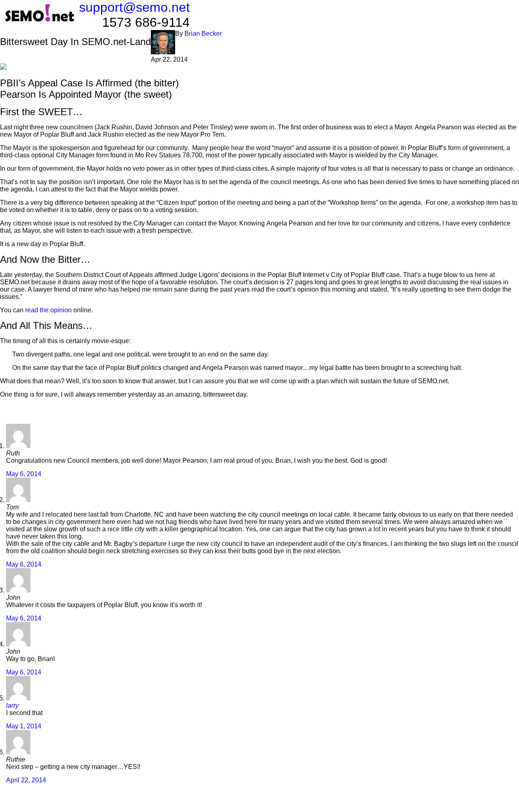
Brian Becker (203, 33)
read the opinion (48, 310)
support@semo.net (134, 7)
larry (12, 705)
